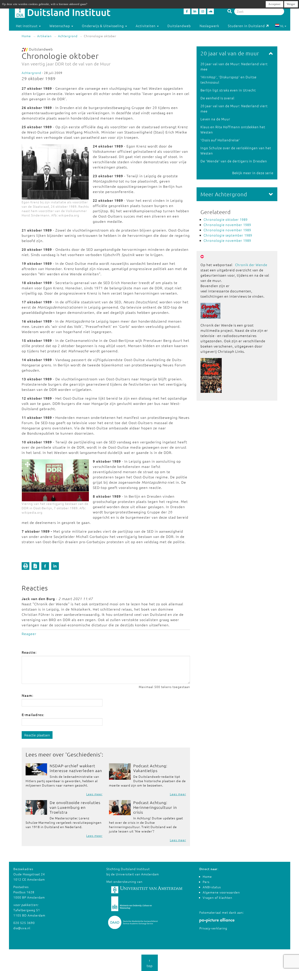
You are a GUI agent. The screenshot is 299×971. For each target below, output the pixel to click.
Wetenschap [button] (60, 25)
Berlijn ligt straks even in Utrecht (228, 90)
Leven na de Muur (215, 119)
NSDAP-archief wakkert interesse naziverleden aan (76, 768)
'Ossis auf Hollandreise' (220, 140)
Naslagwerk (209, 25)
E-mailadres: (33, 714)
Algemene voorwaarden (221, 892)
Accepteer (274, 4)
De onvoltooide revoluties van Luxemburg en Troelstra (75, 807)
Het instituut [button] (27, 25)
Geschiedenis (83, 754)
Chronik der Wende (251, 264)
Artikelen (44, 36)
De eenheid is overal (217, 98)
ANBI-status (212, 887)
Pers (206, 882)
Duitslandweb (179, 25)
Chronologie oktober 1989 (226, 219)
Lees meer (94, 794)
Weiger (291, 4)
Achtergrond (67, 36)
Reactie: (29, 652)
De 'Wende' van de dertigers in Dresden (234, 161)
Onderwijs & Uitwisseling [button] (103, 25)
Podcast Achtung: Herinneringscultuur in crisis (155, 807)
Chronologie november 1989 (227, 224)
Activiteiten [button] (146, 25)
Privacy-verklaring (213, 928)
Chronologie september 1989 (228, 235)
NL (282, 26)
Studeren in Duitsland (246, 25)
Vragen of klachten (217, 897)
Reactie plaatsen (37, 734)
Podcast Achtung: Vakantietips (150, 768)
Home (26, 36)
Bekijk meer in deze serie (252, 172)
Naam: (27, 695)
